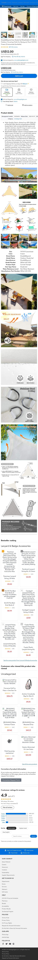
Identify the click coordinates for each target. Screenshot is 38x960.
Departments (7, 6)
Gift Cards (5, 892)
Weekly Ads (26, 853)
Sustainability (5, 872)
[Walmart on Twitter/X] (6, 944)
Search (33, 836)
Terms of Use (5, 917)
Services (16, 6)
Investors (4, 870)
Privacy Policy (6, 920)
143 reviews (14, 47)
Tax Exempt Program (7, 911)
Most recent (11, 828)
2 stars (3, 820)
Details (15, 101)
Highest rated (23, 828)
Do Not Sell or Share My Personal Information (14, 928)
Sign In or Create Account (14, 850)
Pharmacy (5, 901)
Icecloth (9, 2)
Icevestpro (20, 2)
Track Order (14, 853)
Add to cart (19, 76)
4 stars (3, 816)
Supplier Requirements (8, 875)
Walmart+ (4, 889)
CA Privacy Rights (7, 923)
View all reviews (7, 807)
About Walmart (6, 862)
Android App (5, 937)
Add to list (10, 105)
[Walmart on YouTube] (10, 944)
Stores (3, 884)
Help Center (30, 850)
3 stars (3, 818)
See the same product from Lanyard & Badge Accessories (20, 660)
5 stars (3, 813)
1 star (3, 822)
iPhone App (5, 934)
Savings (22, 6)
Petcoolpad (26, 2)
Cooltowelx (14, 2)
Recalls (4, 903)
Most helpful (6, 832)
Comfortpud (33, 2)
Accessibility (5, 906)
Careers (4, 864)
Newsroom (5, 867)
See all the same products (29, 764)
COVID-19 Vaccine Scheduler (10, 898)
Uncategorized (18, 119)
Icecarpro (4, 2)
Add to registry (28, 105)
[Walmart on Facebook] (3, 944)
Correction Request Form (11, 780)
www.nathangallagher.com (21, 60)
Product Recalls (6, 909)
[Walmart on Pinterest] (13, 944)
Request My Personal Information (11, 925)
